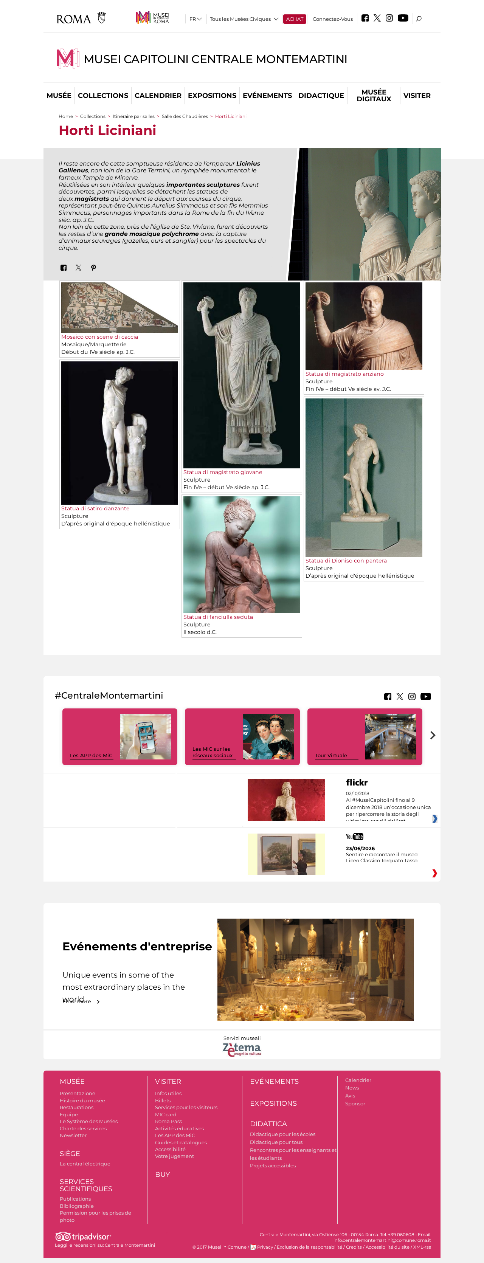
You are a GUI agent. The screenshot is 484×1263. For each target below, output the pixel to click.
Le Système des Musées (89, 1121)
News (352, 1088)
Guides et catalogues (181, 1142)
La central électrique (85, 1164)
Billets (163, 1100)
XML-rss (422, 1247)
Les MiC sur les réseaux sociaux (212, 752)
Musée (59, 95)
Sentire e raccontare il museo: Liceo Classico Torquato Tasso (382, 857)
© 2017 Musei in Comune (219, 1247)
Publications (75, 1199)
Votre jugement (174, 1156)
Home (66, 116)
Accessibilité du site (388, 1247)
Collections (103, 95)
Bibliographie (77, 1206)
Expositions (212, 95)
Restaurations (76, 1107)
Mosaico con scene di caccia (99, 336)
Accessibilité (170, 1149)
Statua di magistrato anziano (345, 373)
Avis (350, 1096)
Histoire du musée (82, 1100)
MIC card (166, 1114)
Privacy (265, 1247)
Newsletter (73, 1135)
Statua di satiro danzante (95, 508)
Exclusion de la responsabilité (309, 1247)
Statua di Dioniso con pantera (346, 560)
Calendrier (158, 95)
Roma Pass (168, 1121)
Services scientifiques (86, 1185)
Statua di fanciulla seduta (218, 617)
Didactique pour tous (276, 1142)
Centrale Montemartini (130, 1245)
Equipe (69, 1114)
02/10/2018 (388, 807)
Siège (70, 1153)
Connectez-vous (333, 19)
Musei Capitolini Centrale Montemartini (215, 59)
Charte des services (83, 1128)
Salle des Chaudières (185, 116)
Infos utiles (168, 1093)
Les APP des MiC (91, 755)
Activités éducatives (179, 1128)
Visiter (417, 95)
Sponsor (355, 1103)
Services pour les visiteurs (186, 1107)
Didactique (321, 95)
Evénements (267, 95)
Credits (354, 1247)
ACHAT (294, 19)
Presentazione (77, 1093)
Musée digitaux (374, 95)
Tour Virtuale (331, 755)
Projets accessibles (273, 1165)
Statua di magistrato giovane (222, 472)
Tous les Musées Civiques (240, 19)
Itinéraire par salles (134, 116)
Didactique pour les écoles (282, 1134)
